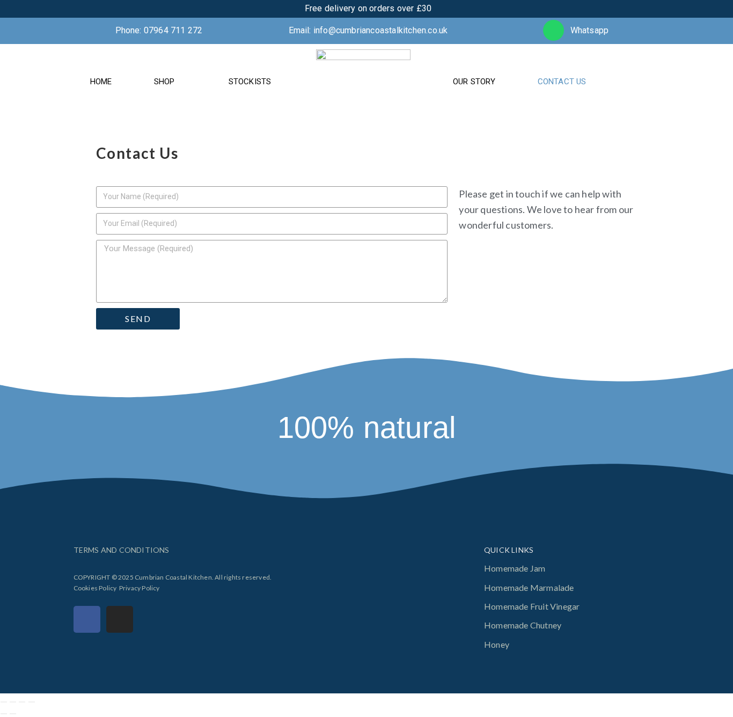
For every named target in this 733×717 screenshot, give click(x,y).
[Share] (22, 702)
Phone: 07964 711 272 (159, 30)
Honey (496, 644)
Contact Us (562, 81)
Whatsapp (589, 30)
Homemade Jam (514, 568)
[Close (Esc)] (31, 702)
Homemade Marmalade (529, 587)
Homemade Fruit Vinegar (532, 606)
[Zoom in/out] (4, 702)
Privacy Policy (139, 588)
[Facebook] (87, 619)
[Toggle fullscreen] (13, 702)
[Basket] (646, 81)
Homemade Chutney (522, 625)
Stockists (250, 81)
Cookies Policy (95, 588)
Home (101, 81)
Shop (164, 81)
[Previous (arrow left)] (4, 714)
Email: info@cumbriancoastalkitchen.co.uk (368, 30)
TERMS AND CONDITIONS (122, 549)
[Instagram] (119, 619)
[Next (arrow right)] (13, 714)
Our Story (474, 81)
